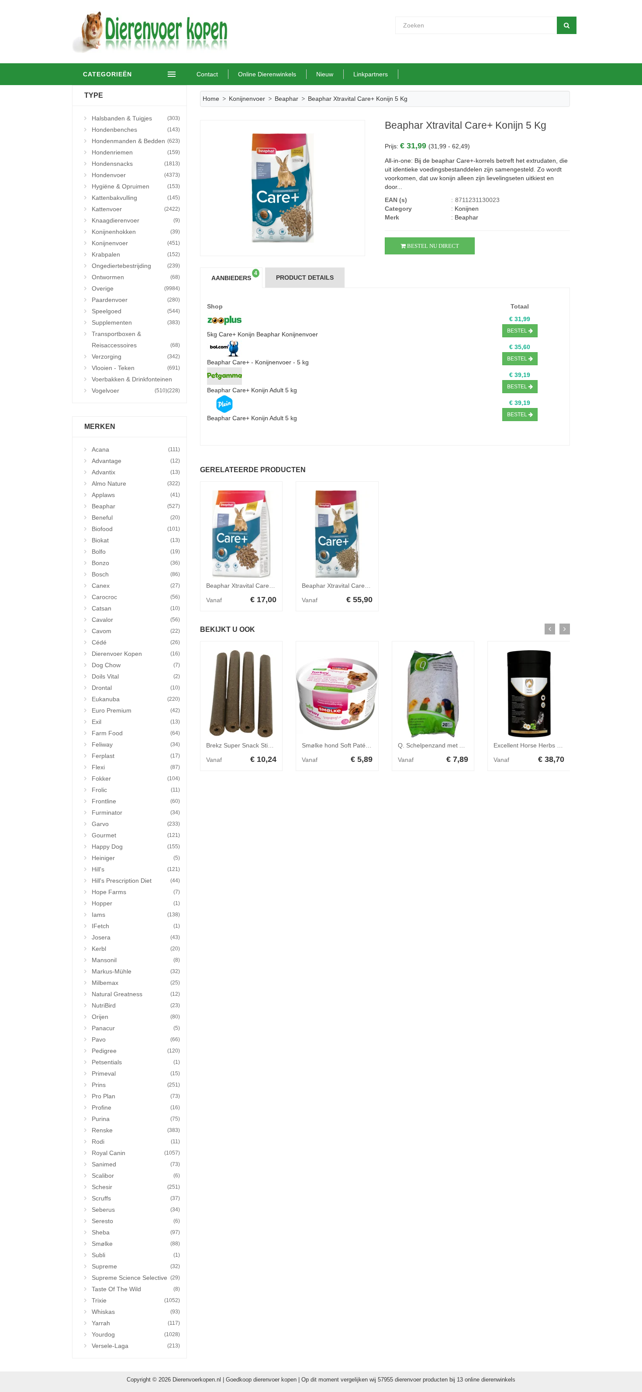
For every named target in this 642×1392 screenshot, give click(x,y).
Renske (136, 1130)
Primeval (136, 1073)
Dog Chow (136, 665)
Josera (136, 937)
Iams (136, 914)
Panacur (136, 1028)
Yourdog (136, 1334)
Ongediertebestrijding (136, 265)
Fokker (136, 778)
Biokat (136, 540)
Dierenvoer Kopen (136, 653)
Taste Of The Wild (136, 1289)
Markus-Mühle (136, 971)
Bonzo (136, 562)
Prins (136, 1084)
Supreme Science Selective (136, 1277)
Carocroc (136, 596)
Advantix (136, 472)
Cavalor (136, 619)
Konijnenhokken (136, 231)
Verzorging (136, 356)
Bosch (136, 574)
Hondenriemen (136, 152)
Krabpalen (136, 254)
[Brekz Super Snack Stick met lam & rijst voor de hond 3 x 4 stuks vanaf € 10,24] (241, 693)
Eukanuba (136, 699)
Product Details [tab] (305, 277)
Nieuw (324, 74)
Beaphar (136, 506)
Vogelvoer (129, 390)
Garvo (136, 823)
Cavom (136, 630)
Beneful (136, 517)
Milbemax (136, 982)
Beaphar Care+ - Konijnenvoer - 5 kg (258, 362)
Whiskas (136, 1311)
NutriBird (136, 1005)
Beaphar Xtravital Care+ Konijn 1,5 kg (258, 585)
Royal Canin (136, 1152)
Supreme (136, 1266)
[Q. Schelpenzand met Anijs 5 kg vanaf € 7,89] (433, 693)
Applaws (136, 494)
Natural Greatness (136, 994)
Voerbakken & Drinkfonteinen (136, 380)
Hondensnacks (136, 163)
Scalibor (136, 1175)
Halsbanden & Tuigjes (136, 118)
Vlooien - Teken (136, 367)
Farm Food (136, 733)
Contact (207, 74)
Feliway (136, 744)
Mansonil (136, 960)
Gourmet (136, 835)
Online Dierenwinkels (267, 74)
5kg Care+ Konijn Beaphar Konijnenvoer (262, 334)
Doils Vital (136, 676)
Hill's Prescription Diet (136, 880)
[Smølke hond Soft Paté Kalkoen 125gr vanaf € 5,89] (337, 693)
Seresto (136, 1220)
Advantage (136, 460)
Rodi (136, 1141)
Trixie (136, 1300)
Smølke (136, 1243)
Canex (136, 585)
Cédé (136, 642)
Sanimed (136, 1164)
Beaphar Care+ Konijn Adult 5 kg (252, 390)
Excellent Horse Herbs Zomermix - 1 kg (548, 745)
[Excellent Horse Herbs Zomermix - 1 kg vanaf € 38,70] (529, 693)
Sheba (136, 1232)
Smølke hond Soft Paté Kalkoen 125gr (354, 745)
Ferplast (136, 755)
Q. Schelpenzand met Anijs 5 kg (442, 745)
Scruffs (136, 1198)
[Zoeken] (566, 25)
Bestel (517, 331)
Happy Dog (136, 846)
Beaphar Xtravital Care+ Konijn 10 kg (353, 585)
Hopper (136, 903)
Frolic (136, 789)
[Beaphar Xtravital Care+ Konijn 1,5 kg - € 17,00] (241, 534)
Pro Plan (136, 1096)
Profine (136, 1107)
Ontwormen (136, 277)
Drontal (136, 687)
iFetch (136, 925)
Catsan (136, 608)
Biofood (136, 528)
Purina (136, 1118)
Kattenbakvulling (136, 197)
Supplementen (136, 322)
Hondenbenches (136, 129)
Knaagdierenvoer (136, 220)
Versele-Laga (136, 1345)
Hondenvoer (136, 174)
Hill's (136, 869)
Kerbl (136, 948)
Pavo (136, 1039)
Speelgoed (136, 311)
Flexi (136, 767)
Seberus (136, 1209)
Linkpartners (370, 74)
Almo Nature (136, 483)
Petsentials (136, 1062)
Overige (136, 288)
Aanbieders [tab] (234, 275)
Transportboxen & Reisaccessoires (136, 339)
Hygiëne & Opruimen (136, 186)
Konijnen (467, 208)
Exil (136, 721)
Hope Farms (136, 891)
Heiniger (136, 857)
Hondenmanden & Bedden (136, 140)
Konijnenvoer (136, 243)
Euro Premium (136, 710)
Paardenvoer (136, 299)
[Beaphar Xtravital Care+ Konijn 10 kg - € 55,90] (337, 534)
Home (211, 98)
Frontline (136, 801)
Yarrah (136, 1323)
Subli (136, 1254)
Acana (136, 449)
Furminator (136, 812)
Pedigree (136, 1050)
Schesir (136, 1186)
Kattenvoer (136, 209)
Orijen (136, 1016)
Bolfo (136, 551)
